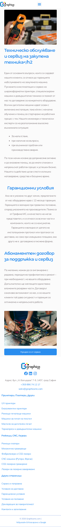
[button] (39, 4)
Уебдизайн (21, 522)
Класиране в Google (37, 522)
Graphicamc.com (33, 518)
